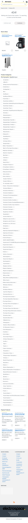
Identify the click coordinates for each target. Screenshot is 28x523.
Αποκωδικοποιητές (7, 115)
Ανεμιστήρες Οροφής (7, 105)
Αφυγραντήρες (6, 143)
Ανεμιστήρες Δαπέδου (8, 101)
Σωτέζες (5, 341)
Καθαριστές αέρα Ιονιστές (9, 218)
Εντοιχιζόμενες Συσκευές (8, 169)
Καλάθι (17, 460)
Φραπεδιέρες (6, 374)
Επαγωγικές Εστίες (7, 171)
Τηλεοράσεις (6, 350)
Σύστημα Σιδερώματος (8, 338)
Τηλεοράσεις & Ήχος (7, 353)
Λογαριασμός (19, 462)
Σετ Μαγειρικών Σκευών (8, 327)
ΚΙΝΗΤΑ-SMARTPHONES (8, 240)
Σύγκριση (18, 467)
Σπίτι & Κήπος (6, 334)
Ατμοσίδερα (5, 138)
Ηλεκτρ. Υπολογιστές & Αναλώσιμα (10, 185)
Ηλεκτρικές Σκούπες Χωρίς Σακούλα (11, 204)
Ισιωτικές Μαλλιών (7, 216)
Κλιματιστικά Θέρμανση (8, 247)
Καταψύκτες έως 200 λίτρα (9, 223)
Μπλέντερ (5, 287)
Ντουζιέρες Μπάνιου (7, 289)
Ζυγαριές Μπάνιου (7, 181)
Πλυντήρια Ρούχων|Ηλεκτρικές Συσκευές (12, 310)
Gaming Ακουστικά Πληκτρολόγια (10, 84)
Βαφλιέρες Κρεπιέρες (8, 150)
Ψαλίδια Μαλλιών (7, 388)
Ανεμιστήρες (6, 98)
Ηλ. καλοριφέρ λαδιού (6, 53)
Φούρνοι (5, 364)
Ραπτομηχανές (6, 322)
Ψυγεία (4, 390)
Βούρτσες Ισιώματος (7, 152)
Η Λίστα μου (18, 458)
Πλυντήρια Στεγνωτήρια (8, 313)
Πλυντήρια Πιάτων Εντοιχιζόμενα (10, 303)
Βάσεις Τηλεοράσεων (7, 145)
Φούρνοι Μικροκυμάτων (8, 367)
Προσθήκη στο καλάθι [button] (11, 50)
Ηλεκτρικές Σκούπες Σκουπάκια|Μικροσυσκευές (13, 202)
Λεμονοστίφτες (6, 263)
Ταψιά (4, 343)
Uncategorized (6, 89)
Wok (4, 91)
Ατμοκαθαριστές (6, 136)
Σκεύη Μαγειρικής (7, 329)
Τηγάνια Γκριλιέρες (7, 348)
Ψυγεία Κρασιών (6, 397)
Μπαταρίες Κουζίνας (7, 284)
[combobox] (12, 4)
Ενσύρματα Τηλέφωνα (8, 164)
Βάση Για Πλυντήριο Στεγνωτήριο (10, 148)
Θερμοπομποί (6, 214)
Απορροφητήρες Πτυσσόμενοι (9, 122)
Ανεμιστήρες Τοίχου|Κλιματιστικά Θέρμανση (12, 110)
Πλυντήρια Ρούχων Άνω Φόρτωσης (10, 308)
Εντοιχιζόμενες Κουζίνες (8, 166)
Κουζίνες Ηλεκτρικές (7, 254)
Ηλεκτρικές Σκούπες (7, 197)
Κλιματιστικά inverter (7, 244)
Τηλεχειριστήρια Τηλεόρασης (9, 355)
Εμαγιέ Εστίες (6, 162)
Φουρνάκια (5, 362)
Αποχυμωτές (5, 134)
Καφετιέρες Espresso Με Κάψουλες (10, 230)
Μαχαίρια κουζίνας (7, 265)
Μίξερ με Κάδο (6, 275)
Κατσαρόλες (5, 225)
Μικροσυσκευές (6, 273)
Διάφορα (5, 159)
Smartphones (6, 86)
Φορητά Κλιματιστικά (7, 360)
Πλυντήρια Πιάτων (7, 301)
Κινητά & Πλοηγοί (7, 237)
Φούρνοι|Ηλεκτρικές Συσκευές (9, 371)
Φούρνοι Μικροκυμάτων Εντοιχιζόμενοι (11, 369)
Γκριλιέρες (5, 157)
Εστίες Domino (6, 174)
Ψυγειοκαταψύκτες (7, 404)
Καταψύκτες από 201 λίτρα (9, 221)
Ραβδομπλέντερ (6, 320)
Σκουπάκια (5, 331)
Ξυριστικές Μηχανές (7, 291)
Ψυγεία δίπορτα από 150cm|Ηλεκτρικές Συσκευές (13, 395)
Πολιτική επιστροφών (6, 470)
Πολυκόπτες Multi (7, 315)
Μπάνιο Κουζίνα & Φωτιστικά (9, 282)
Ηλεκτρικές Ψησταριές (8, 209)
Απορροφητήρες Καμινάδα (8, 119)
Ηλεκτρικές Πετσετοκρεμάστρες (10, 195)
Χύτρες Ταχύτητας (7, 386)
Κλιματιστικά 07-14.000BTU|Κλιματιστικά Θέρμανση (14, 242)
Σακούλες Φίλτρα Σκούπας (9, 324)
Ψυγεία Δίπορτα (6, 393)
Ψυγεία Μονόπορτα (7, 402)
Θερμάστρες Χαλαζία (7, 211)
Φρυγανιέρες (6, 379)
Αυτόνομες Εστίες (7, 141)
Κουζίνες (5, 251)
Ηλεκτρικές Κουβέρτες (8, 192)
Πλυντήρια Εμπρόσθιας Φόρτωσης (10, 298)
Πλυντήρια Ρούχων (7, 305)
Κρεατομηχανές (6, 261)
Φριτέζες (5, 376)
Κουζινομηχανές (6, 256)
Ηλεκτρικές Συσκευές (5, 34)
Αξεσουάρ (5, 112)
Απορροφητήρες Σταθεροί (8, 124)
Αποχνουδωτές (6, 131)
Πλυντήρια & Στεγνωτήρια (8, 296)
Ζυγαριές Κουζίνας (7, 178)
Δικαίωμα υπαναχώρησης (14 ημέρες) (14, 518)
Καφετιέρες (17, 34)
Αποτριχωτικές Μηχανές (8, 129)
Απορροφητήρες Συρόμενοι (9, 126)
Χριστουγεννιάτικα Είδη (8, 383)
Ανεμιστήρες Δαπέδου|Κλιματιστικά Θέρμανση (13, 103)
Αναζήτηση (25, 4)
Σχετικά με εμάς (5, 472)
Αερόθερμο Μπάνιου (7, 96)
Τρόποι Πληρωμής (6, 474)
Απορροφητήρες (6, 117)
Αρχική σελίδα (4, 8)
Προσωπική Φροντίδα (7, 317)
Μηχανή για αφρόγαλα (8, 270)
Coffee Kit (5, 82)
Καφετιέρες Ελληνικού (8, 232)
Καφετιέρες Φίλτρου (7, 235)
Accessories (5, 79)
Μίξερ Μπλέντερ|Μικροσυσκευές (10, 277)
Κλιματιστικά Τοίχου (7, 249)
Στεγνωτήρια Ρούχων (7, 336)
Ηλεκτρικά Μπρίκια (7, 188)
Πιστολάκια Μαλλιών (7, 294)
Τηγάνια (5, 346)
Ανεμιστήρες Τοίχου (7, 108)
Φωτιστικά (5, 381)
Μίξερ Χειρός (6, 280)
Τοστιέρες (5, 357)
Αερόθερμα (5, 93)
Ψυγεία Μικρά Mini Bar (8, 400)
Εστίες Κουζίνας (6, 176)
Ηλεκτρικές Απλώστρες (8, 190)
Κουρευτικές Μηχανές (8, 258)
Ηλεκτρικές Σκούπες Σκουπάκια (10, 200)
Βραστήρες (5, 155)
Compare (4, 454)
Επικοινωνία (4, 461)
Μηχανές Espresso (7, 268)
